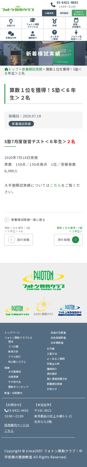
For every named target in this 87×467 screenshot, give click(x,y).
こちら (55, 185)
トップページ (12, 332)
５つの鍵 (13, 346)
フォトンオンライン (79, 13)
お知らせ (11, 25)
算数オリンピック (18, 386)
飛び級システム (17, 361)
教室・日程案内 (76, 26)
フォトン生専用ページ (76, 38)
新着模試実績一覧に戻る (28, 219)
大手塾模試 (14, 371)
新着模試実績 (21, 124)
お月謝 (50, 348)
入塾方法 (49, 13)
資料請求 (64, 13)
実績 (54, 25)
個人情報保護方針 (57, 378)
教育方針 (13, 351)
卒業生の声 (11, 37)
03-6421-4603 (67, 2)
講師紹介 (33, 37)
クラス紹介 (14, 356)
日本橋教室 (57, 342)
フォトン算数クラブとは (32, 26)
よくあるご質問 (54, 38)
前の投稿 (17, 238)
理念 (10, 341)
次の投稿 (69, 238)
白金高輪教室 (58, 337)
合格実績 (13, 376)
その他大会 (14, 381)
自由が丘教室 (58, 332)
